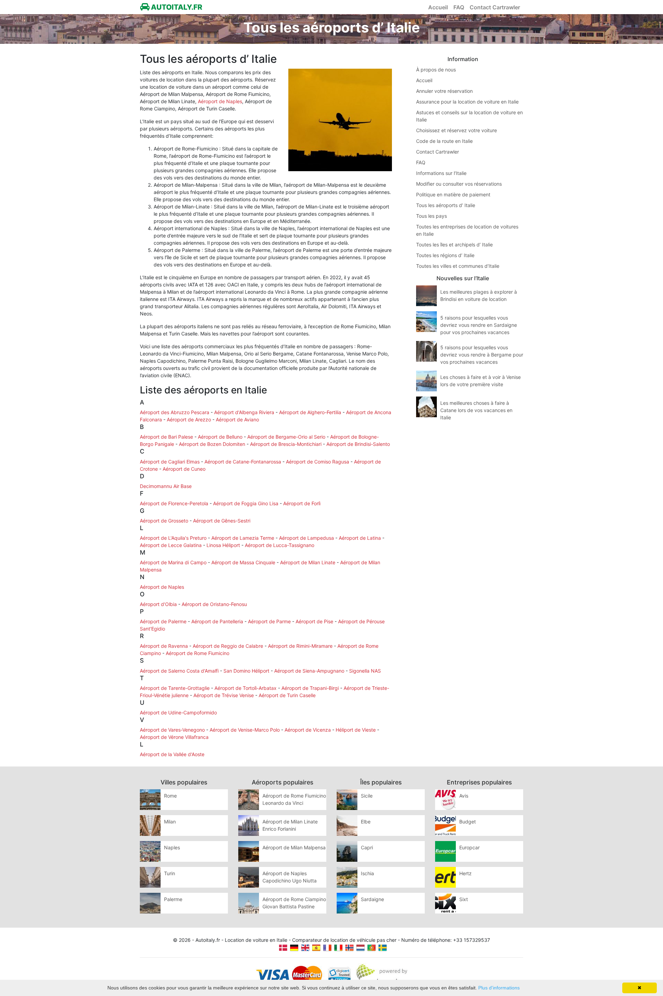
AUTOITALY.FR (176, 7)
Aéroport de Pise (314, 621)
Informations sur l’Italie (441, 173)
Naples (172, 847)
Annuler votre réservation (444, 91)
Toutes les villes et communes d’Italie (457, 266)
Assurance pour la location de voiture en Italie (467, 102)
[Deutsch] (294, 947)
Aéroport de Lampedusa (306, 538)
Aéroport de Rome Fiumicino (197, 653)
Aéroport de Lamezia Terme (242, 538)
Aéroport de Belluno (220, 437)
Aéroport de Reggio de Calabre (228, 646)
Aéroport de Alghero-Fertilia (310, 412)
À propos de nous (436, 69)
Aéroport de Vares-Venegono (172, 730)
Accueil (438, 7)
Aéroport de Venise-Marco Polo (245, 730)
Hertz (465, 873)
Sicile (367, 796)
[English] (305, 947)
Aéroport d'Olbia (158, 604)
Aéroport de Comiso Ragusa (317, 462)
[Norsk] (349, 947)
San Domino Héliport (246, 671)
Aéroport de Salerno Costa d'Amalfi (179, 671)
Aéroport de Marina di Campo (173, 562)
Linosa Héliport (223, 545)
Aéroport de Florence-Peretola (174, 503)
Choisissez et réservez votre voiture (456, 130)
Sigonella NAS (365, 671)
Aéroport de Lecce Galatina (171, 545)
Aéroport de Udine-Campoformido (178, 712)
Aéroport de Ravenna (164, 646)
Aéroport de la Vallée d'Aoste (172, 754)
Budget (467, 821)
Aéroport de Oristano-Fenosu (214, 604)
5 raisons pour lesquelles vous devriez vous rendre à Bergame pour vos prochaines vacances (481, 354)
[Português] (371, 947)
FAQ (458, 7)
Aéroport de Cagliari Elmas (170, 462)
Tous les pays (431, 216)
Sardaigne (372, 899)
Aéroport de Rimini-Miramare (300, 646)
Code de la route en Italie (444, 141)
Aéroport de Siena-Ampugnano (309, 671)
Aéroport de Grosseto (164, 521)
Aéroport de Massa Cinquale (243, 562)
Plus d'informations (499, 987)
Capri (367, 847)
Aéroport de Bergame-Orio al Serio (286, 437)
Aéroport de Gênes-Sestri (221, 521)
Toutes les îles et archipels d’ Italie (454, 244)
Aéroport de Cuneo (184, 469)
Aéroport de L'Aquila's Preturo (173, 538)
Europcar (469, 847)
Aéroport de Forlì (301, 503)
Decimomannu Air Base (166, 486)
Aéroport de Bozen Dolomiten (212, 444)
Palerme (173, 899)
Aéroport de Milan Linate (307, 562)
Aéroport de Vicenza (308, 730)
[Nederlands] (360, 947)
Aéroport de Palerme (163, 621)
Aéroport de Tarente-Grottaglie (175, 688)
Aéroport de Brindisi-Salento (358, 444)
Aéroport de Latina (360, 538)
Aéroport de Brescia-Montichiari (285, 444)
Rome (170, 796)
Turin (169, 873)
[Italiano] (338, 947)
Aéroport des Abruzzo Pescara (174, 412)
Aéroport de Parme (269, 621)
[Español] (316, 947)
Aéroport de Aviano (237, 419)
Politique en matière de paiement (453, 194)
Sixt (463, 899)
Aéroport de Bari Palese (166, 437)
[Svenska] (382, 947)
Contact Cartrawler (495, 7)
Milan (170, 821)
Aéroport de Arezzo (189, 419)
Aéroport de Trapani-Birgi (310, 688)
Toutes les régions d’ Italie (445, 255)
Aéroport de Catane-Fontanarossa (242, 462)
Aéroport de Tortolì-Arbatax (245, 688)
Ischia (367, 873)
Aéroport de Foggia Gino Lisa (245, 503)
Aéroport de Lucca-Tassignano (279, 545)
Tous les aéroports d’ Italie (445, 205)
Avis (463, 796)
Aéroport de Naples (220, 101)
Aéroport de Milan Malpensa (294, 847)
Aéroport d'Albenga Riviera (244, 412)
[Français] (327, 947)
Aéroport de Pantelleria (217, 621)
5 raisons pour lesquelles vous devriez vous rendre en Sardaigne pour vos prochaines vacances (478, 325)
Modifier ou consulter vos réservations (459, 184)
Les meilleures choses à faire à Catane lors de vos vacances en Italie (476, 410)
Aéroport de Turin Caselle (287, 695)
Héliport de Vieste (356, 730)
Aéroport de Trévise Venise (223, 695)
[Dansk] (283, 947)
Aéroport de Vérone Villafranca (174, 737)
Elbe (366, 821)
